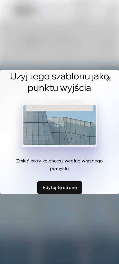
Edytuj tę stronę (59, 187)
